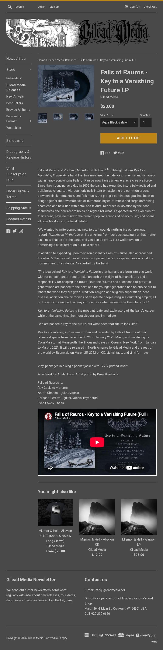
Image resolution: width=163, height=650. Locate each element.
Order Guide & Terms (17, 194)
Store (18, 69)
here (69, 600)
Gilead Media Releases (16, 87)
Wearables (13, 128)
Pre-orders (13, 78)
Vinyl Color (106, 115)
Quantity (145, 115)
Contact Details (18, 219)
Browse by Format (18, 119)
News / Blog (16, 58)
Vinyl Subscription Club (16, 174)
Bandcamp (14, 140)
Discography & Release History (18, 154)
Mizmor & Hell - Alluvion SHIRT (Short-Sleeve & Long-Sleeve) (55, 536)
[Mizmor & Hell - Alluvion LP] (139, 517)
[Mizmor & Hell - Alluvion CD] (97, 517)
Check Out (150, 6)
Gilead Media (35, 638)
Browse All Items (18, 110)
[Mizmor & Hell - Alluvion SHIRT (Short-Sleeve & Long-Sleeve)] (55, 512)
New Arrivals (15, 96)
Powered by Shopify (56, 638)
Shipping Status (18, 208)
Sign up (54, 6)
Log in (41, 6)
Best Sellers (14, 103)
